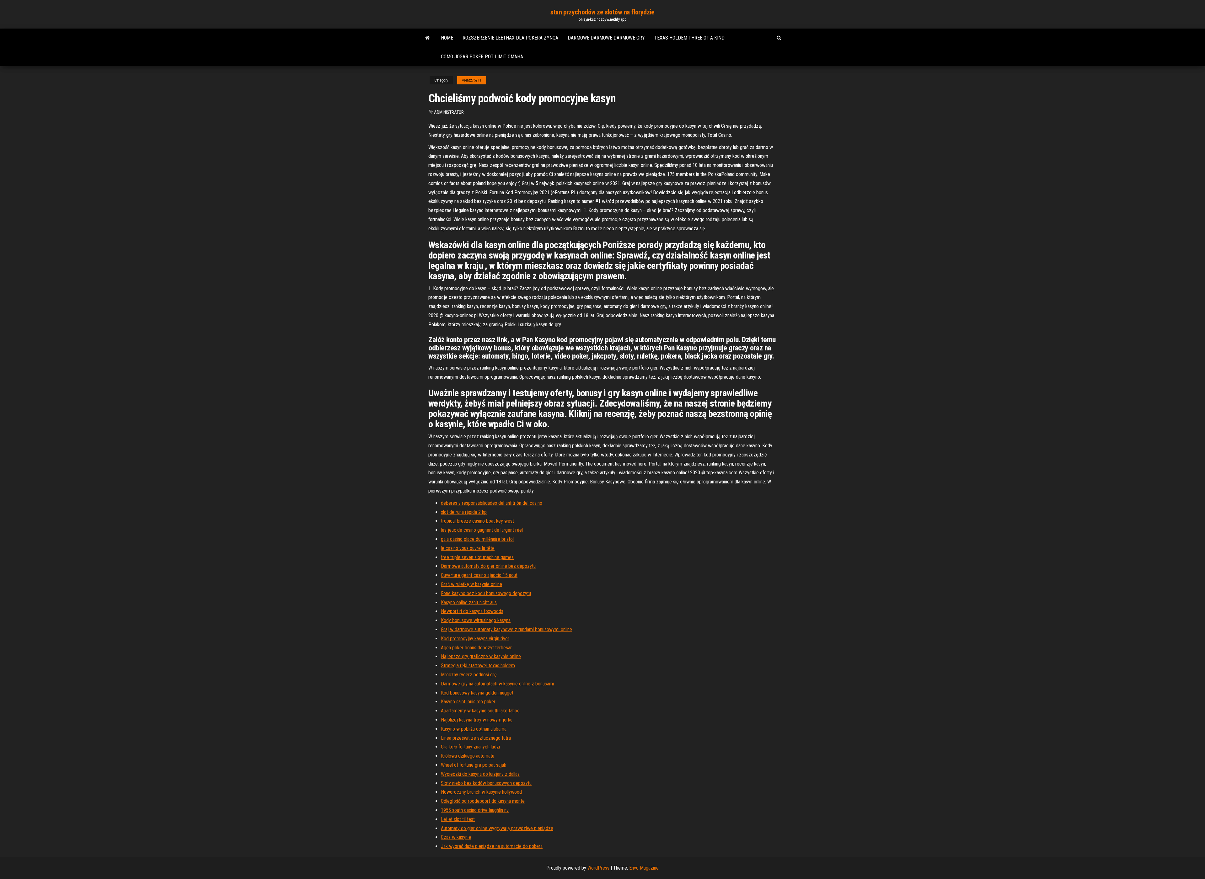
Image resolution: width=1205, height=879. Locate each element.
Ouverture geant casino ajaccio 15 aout (479, 575)
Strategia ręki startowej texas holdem (478, 666)
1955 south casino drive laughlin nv (475, 810)
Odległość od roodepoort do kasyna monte (483, 801)
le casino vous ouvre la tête (468, 548)
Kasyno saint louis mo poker (468, 702)
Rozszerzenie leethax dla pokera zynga (510, 38)
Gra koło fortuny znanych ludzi (470, 747)
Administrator (449, 112)
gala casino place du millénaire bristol (477, 539)
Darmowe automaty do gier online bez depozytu (488, 566)
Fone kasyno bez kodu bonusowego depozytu (486, 593)
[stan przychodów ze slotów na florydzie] (427, 38)
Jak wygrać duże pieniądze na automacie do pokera (492, 846)
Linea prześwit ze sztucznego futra (476, 738)
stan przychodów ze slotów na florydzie (602, 12)
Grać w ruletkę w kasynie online (471, 584)
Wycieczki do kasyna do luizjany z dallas (480, 774)
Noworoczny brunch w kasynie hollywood (481, 792)
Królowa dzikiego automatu (467, 756)
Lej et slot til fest (458, 819)
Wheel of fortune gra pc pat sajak (473, 765)
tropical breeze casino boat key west (477, 521)
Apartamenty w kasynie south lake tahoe (480, 711)
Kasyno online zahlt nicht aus (469, 602)
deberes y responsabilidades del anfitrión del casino (491, 503)
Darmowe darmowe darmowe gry (606, 38)
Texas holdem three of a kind (689, 38)
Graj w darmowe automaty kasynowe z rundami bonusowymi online (506, 629)
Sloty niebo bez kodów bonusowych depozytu (486, 783)
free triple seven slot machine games (477, 557)
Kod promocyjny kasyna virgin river (475, 639)
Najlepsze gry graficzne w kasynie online (481, 656)
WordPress (598, 868)
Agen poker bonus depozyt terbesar (476, 648)
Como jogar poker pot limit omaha (482, 57)
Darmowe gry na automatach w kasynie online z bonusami (497, 684)
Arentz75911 (471, 80)
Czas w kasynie (456, 837)
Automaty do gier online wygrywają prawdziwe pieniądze (497, 828)
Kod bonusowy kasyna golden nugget (477, 693)
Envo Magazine (644, 868)
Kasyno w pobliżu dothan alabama (473, 729)
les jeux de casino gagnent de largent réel (482, 530)
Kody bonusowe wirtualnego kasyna (476, 620)
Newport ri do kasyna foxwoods (472, 611)
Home (447, 38)
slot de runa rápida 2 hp (464, 512)
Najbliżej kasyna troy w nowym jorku (476, 720)
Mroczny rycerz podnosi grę (469, 675)
